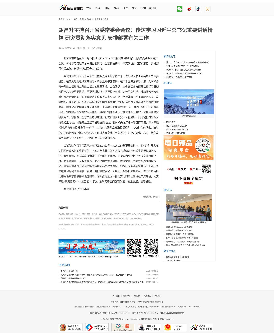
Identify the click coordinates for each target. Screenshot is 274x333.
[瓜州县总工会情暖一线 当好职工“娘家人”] (189, 220)
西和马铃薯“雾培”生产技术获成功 (180, 234)
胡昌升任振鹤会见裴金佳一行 (73, 278)
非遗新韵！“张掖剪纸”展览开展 (179, 77)
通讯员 (153, 8)
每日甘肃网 (79, 19)
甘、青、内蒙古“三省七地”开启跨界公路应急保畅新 (187, 62)
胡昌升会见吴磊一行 (69, 271)
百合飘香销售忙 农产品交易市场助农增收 (188, 245)
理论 (98, 8)
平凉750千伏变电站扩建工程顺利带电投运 (183, 70)
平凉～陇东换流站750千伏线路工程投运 (182, 66)
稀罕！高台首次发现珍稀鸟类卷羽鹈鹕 (182, 238)
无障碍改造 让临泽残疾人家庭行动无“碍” (183, 241)
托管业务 (147, 296)
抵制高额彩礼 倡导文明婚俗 (177, 257)
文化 (134, 8)
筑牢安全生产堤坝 (173, 261)
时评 (125, 8)
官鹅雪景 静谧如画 (189, 116)
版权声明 (126, 296)
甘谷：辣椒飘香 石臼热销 (176, 126)
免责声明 (63, 207)
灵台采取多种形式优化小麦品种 (179, 227)
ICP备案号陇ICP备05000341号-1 (145, 313)
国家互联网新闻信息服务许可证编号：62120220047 (110, 313)
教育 (143, 8)
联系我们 (157, 296)
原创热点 (169, 56)
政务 (107, 8)
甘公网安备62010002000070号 (172, 313)
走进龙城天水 (171, 122)
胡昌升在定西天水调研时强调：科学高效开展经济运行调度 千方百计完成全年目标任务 (96, 275)
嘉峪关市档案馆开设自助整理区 (179, 230)
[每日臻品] (188, 159)
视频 (116, 8)
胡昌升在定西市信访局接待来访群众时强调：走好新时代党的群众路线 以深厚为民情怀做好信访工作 (102, 282)
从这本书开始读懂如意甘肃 (177, 129)
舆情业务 (137, 296)
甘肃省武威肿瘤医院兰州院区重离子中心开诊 (184, 73)
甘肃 (88, 8)
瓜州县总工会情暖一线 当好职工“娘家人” (189, 222)
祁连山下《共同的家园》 (176, 133)
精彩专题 (169, 251)
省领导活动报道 (101, 19)
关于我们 (116, 296)
